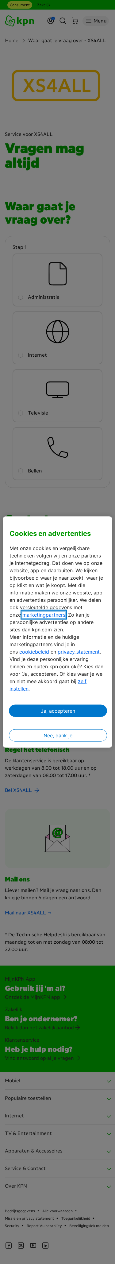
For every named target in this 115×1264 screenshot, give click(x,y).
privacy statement (79, 651)
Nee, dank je (58, 735)
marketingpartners (43, 614)
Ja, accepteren (58, 710)
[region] (57, 632)
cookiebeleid (34, 651)
